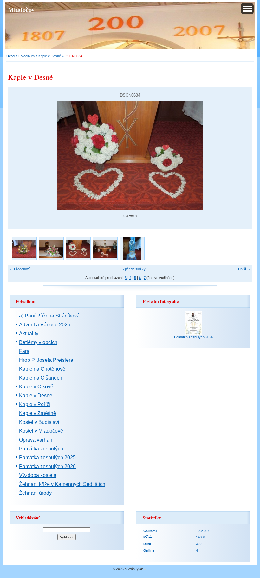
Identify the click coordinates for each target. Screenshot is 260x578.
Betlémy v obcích (38, 342)
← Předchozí (20, 269)
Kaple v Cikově (36, 386)
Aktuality (28, 333)
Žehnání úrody (35, 493)
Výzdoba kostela (37, 475)
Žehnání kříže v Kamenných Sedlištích (62, 484)
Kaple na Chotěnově (42, 369)
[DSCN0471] (132, 249)
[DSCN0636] (51, 249)
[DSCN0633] (105, 249)
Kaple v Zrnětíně (37, 413)
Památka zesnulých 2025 (47, 457)
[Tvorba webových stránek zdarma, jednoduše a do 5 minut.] (145, 569)
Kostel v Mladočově (41, 431)
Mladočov (21, 9)
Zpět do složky (134, 269)
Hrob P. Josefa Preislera (46, 360)
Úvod (10, 56)
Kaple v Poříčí (34, 404)
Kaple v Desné (49, 56)
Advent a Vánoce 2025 (44, 324)
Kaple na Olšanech (40, 377)
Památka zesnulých (41, 448)
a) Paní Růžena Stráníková (49, 315)
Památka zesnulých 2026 (47, 466)
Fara (24, 351)
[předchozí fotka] (18, 155)
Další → (244, 269)
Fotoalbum (26, 56)
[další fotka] (242, 155)
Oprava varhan (35, 440)
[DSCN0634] (78, 249)
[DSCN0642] (24, 249)
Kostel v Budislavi (39, 422)
